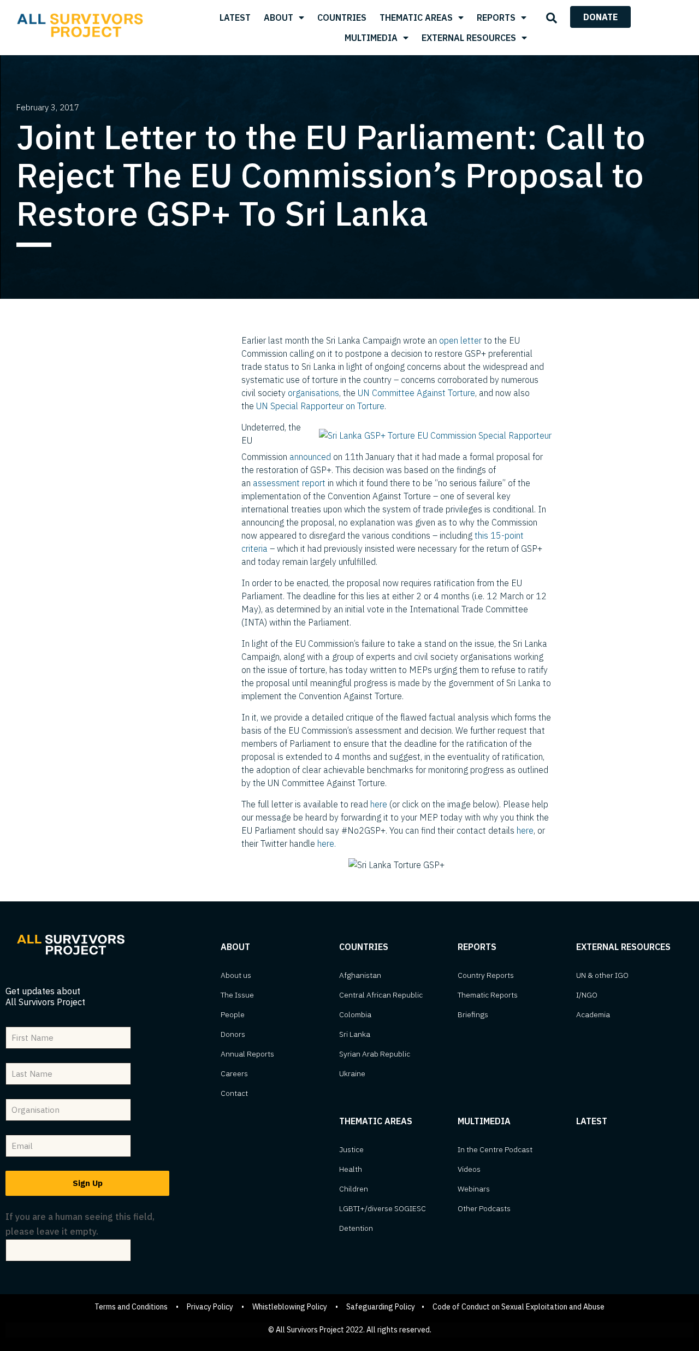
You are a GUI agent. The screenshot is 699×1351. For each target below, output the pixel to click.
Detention (356, 1228)
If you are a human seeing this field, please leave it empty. (80, 1224)
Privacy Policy (210, 1307)
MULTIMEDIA (371, 37)
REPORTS (496, 17)
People (233, 1014)
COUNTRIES (341, 17)
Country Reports (486, 975)
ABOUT (278, 17)
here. (326, 843)
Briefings (473, 1014)
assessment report (289, 482)
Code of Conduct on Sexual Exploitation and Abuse (519, 1307)
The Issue (237, 995)
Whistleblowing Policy (289, 1307)
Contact (234, 1093)
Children (353, 1189)
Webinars (474, 1189)
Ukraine (352, 1073)
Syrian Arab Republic (374, 1054)
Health (350, 1169)
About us (236, 975)
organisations (313, 392)
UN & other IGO (602, 975)
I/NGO (586, 995)
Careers (234, 1073)
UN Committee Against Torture (416, 392)
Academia (593, 1014)
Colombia (355, 1014)
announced (310, 456)
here (378, 804)
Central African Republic (381, 995)
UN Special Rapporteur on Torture (320, 405)
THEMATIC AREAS (416, 17)
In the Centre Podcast (495, 1149)
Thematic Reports (488, 995)
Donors (233, 1034)
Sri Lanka (354, 1034)
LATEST (235, 17)
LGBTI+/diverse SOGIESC (382, 1208)
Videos (469, 1169)
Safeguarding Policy (380, 1307)
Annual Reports (247, 1054)
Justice (351, 1149)
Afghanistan (360, 975)
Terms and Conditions (131, 1307)
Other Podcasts (484, 1208)
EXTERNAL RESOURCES (469, 37)
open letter (460, 340)
